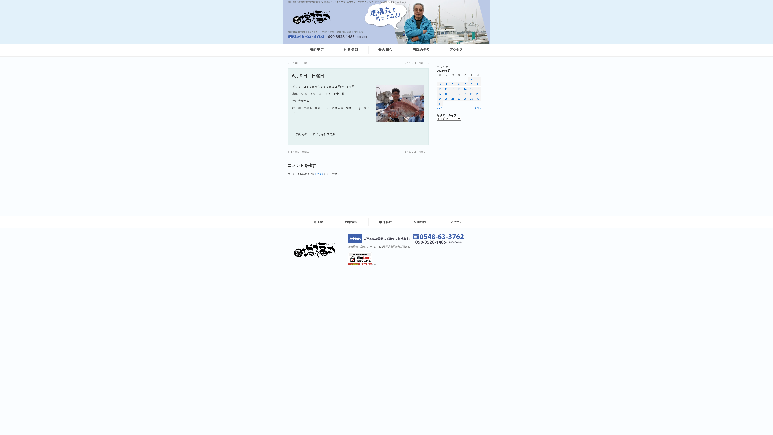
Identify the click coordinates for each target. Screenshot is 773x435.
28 (465, 98)
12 (452, 89)
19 (452, 93)
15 (471, 89)
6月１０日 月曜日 (417, 62)
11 (446, 89)
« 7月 (440, 107)
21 (465, 93)
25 (446, 98)
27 (459, 98)
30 (477, 98)
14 (465, 89)
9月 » (478, 107)
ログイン (319, 174)
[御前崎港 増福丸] (317, 256)
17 (440, 93)
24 (440, 98)
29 (471, 98)
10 (440, 89)
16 (477, 89)
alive (374, 264)
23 (477, 93)
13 (459, 89)
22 (471, 93)
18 (446, 93)
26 (452, 98)
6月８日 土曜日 (298, 62)
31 (440, 103)
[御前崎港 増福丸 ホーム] (340, 17)
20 (459, 93)
